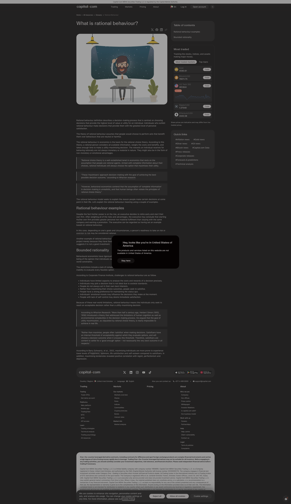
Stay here (125, 261)
